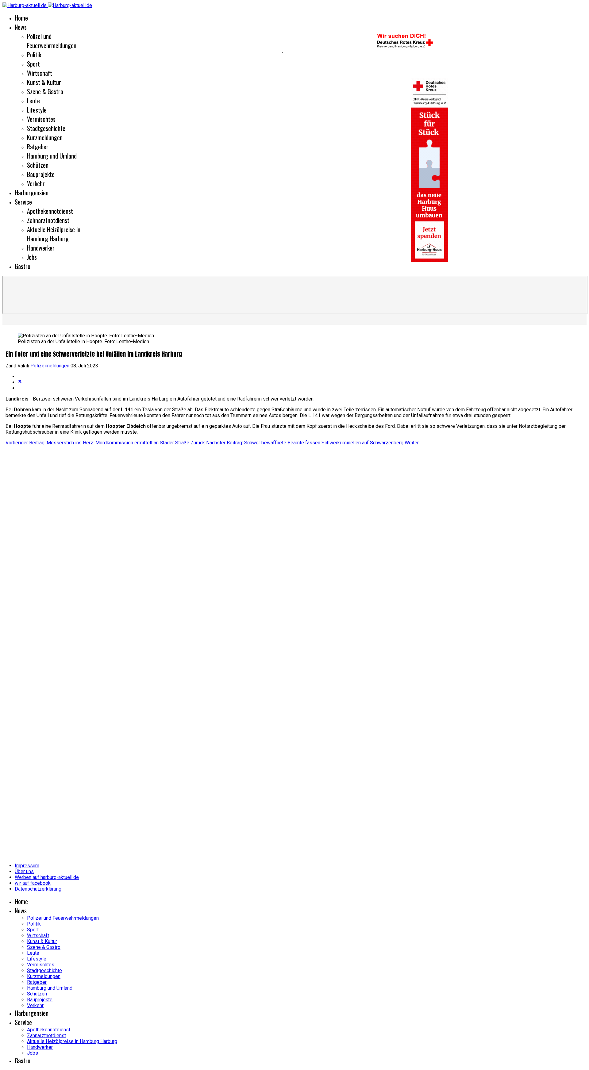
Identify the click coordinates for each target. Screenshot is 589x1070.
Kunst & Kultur (44, 82)
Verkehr (36, 183)
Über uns (24, 871)
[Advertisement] (141, 52)
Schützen (37, 165)
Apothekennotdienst (50, 211)
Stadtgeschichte (46, 128)
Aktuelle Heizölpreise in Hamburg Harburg (53, 234)
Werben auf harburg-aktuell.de (47, 877)
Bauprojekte (41, 174)
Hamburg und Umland (52, 155)
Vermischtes (41, 119)
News (21, 27)
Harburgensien (31, 192)
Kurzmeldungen (45, 137)
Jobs (32, 257)
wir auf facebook (33, 883)
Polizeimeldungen (49, 366)
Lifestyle (37, 109)
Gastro (22, 266)
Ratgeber (37, 146)
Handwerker (41, 247)
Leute (33, 100)
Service (23, 201)
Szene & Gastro (45, 91)
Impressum (27, 866)
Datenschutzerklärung (38, 889)
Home (21, 17)
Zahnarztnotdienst (48, 220)
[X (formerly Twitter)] (20, 382)
